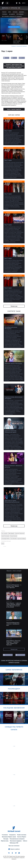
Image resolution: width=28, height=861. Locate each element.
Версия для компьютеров (14, 845)
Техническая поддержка (16, 840)
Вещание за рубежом (15, 849)
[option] (6, 37)
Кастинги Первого (21, 836)
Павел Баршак (11, 533)
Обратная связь (4, 840)
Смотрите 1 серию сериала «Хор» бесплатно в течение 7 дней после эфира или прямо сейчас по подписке (14, 66)
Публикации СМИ (14, 843)
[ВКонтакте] (6, 58)
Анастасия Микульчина (19, 533)
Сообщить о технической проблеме (19, 46)
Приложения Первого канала (9, 836)
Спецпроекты (12, 834)
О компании (5, 834)
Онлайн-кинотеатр (21, 834)
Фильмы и (9, 8)
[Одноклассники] (14, 58)
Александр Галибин (5, 538)
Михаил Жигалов (13, 536)
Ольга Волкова (13, 538)
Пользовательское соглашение (17, 838)
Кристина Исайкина (21, 538)
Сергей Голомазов (5, 536)
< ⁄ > (20, 58)
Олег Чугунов (4, 533)
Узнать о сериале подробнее (14, 109)
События (25, 840)
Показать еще (14, 306)
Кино (3, 543)
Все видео (6, 838)
